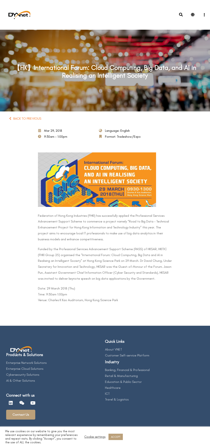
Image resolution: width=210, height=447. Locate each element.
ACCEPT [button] (115, 436)
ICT (107, 394)
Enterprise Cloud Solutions (24, 369)
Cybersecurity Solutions (22, 375)
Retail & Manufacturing (121, 376)
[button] (20, 415)
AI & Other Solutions (20, 380)
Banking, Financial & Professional (127, 370)
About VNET (113, 349)
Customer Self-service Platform (127, 355)
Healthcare (113, 388)
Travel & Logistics (117, 399)
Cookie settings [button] (94, 437)
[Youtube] (32, 402)
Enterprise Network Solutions (26, 363)
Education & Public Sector (123, 382)
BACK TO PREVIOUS (27, 118)
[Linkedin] (10, 402)
